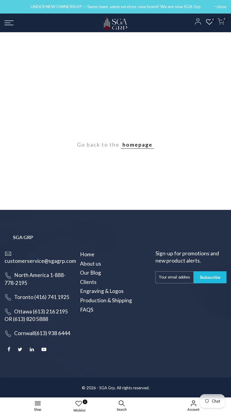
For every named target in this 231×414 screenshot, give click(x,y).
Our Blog (90, 272)
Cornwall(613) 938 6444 (42, 333)
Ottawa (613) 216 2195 (41, 311)
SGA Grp (107, 387)
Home (87, 254)
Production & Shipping (106, 300)
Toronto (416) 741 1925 (41, 297)
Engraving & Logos (102, 291)
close (12, 6)
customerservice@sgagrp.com (40, 261)
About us (90, 263)
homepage (137, 145)
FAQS (86, 310)
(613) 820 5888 (30, 319)
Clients (88, 282)
